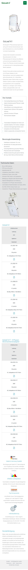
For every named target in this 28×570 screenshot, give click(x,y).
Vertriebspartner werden (16, 561)
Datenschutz (19, 563)
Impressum (8, 563)
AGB (14, 563)
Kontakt (8, 561)
